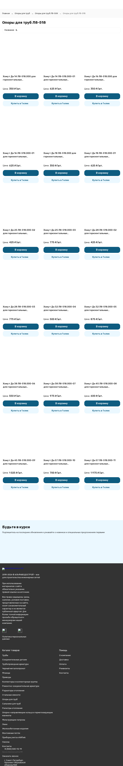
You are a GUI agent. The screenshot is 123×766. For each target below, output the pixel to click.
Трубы (5, 655)
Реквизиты (64, 668)
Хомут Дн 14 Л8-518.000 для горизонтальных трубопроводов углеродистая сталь (20, 78)
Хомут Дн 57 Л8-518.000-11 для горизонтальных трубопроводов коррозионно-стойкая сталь (101, 462)
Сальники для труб (11, 704)
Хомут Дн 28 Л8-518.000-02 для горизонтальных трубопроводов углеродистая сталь (101, 232)
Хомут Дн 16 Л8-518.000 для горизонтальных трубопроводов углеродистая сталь (101, 78)
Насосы (5, 742)
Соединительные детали (14, 660)
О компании (65, 655)
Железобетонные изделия (15, 728)
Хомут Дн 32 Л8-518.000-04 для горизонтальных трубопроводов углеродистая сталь (61, 308)
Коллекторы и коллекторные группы (20, 682)
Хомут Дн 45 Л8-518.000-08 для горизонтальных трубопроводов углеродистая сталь (101, 385)
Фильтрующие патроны (13, 720)
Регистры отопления (12, 708)
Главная (6, 13)
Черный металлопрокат (13, 668)
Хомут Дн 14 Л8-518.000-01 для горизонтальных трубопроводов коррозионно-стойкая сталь (61, 78)
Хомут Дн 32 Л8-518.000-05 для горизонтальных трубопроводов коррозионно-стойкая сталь (101, 308)
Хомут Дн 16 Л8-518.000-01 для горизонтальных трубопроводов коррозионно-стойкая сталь (20, 155)
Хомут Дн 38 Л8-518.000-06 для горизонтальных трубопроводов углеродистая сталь (20, 385)
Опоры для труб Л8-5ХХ (46, 13)
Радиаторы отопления (13, 690)
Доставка (64, 660)
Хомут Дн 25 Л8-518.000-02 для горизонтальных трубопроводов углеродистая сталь (20, 232)
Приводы (6, 677)
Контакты (64, 673)
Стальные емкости (11, 695)
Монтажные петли (11, 733)
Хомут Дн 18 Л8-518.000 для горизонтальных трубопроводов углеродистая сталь (61, 155)
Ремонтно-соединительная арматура (20, 686)
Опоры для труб (22, 13)
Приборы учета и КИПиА (14, 737)
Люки (4, 724)
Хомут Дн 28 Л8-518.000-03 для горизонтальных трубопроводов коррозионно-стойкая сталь (20, 308)
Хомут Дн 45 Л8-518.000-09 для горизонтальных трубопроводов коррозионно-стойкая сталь (20, 462)
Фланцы (6, 673)
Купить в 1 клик (19, 103)
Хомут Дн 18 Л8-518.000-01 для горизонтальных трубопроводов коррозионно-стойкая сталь (101, 155)
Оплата (62, 664)
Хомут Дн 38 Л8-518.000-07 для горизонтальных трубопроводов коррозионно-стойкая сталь (61, 385)
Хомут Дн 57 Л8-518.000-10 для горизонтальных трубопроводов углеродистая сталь (61, 462)
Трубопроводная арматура (15, 664)
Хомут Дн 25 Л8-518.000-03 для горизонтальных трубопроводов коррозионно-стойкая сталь (61, 232)
